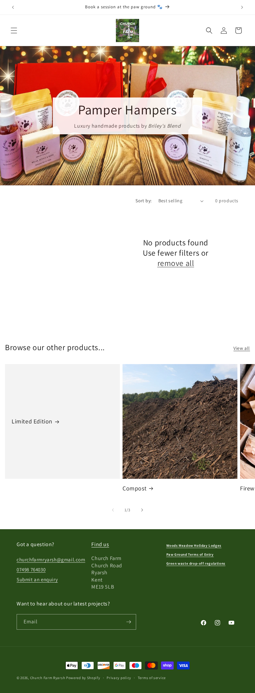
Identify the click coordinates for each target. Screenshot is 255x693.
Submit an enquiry (37, 579)
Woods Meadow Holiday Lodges (193, 545)
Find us (100, 544)
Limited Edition (32, 421)
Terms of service (152, 677)
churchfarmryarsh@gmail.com (51, 559)
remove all (175, 263)
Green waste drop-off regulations (195, 563)
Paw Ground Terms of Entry (190, 554)
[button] (14, 30)
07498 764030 (31, 569)
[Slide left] (113, 510)
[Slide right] (142, 510)
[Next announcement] (242, 7)
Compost (134, 488)
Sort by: (143, 201)
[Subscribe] (128, 622)
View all (241, 348)
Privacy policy (119, 677)
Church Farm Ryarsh (47, 677)
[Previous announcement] (13, 7)
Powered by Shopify (83, 677)
